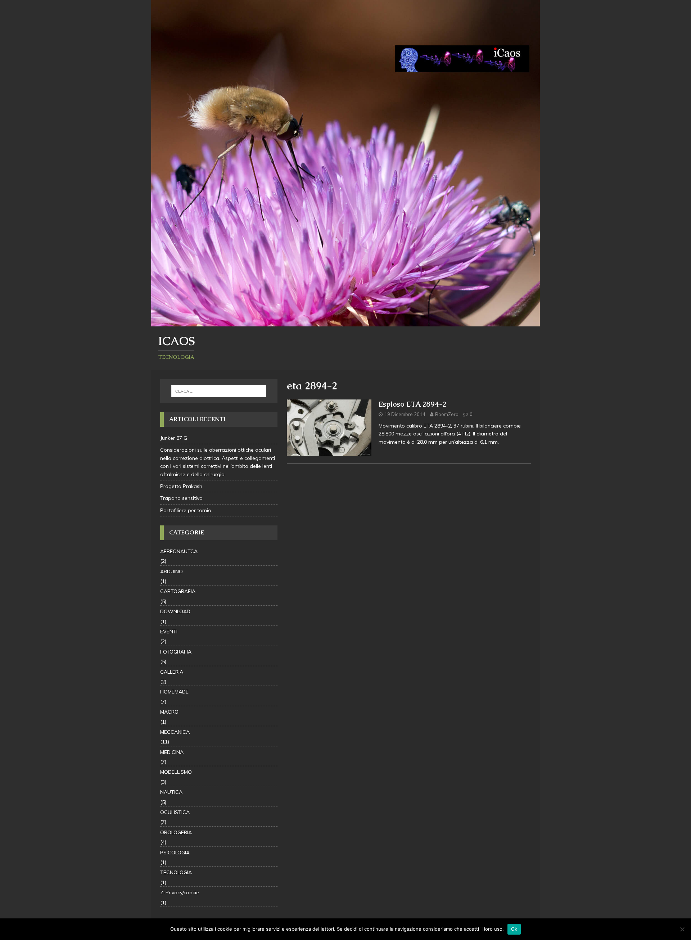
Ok (514, 929)
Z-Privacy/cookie (179, 892)
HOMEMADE (174, 691)
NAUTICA (171, 792)
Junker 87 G (173, 438)
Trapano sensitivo (181, 498)
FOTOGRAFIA (175, 651)
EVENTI (168, 631)
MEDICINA (172, 752)
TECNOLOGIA (176, 872)
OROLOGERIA (176, 832)
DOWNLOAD (175, 611)
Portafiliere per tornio (185, 510)
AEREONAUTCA (179, 551)
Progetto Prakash (181, 486)
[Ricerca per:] (219, 391)
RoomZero (447, 414)
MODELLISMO (176, 772)
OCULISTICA (175, 812)
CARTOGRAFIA (177, 591)
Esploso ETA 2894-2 (412, 404)
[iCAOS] (345, 322)
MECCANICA (175, 732)
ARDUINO (171, 571)
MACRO (169, 712)
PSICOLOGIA (175, 852)
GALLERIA (171, 672)
